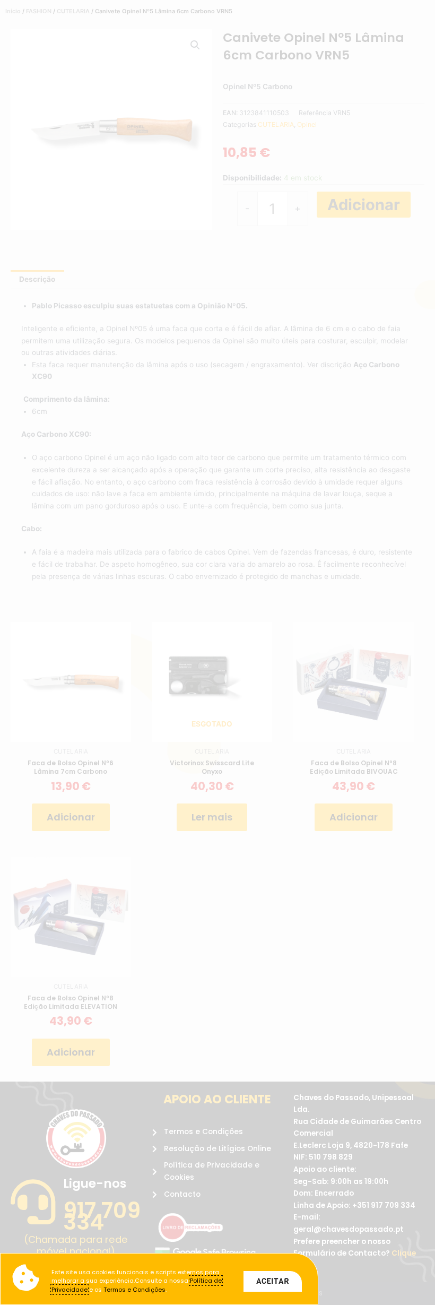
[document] (217, 652)
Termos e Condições (134, 1289)
